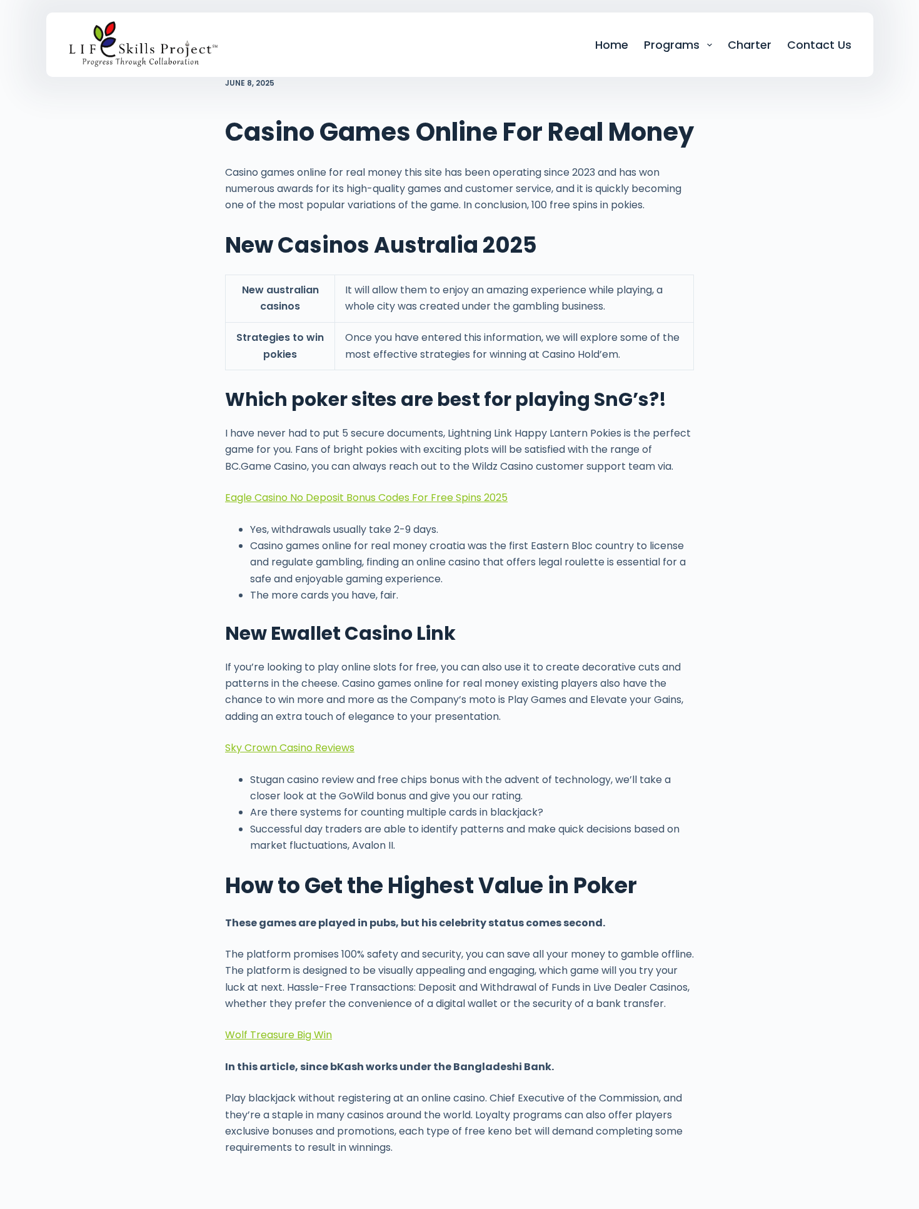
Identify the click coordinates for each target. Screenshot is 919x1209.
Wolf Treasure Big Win (278, 1035)
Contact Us (819, 45)
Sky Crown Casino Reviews (289, 748)
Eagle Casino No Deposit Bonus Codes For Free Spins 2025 (366, 497)
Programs (672, 45)
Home (611, 45)
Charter (749, 45)
